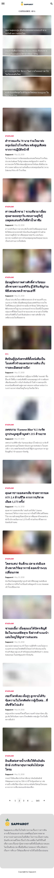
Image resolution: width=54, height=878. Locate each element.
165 (37, 800)
